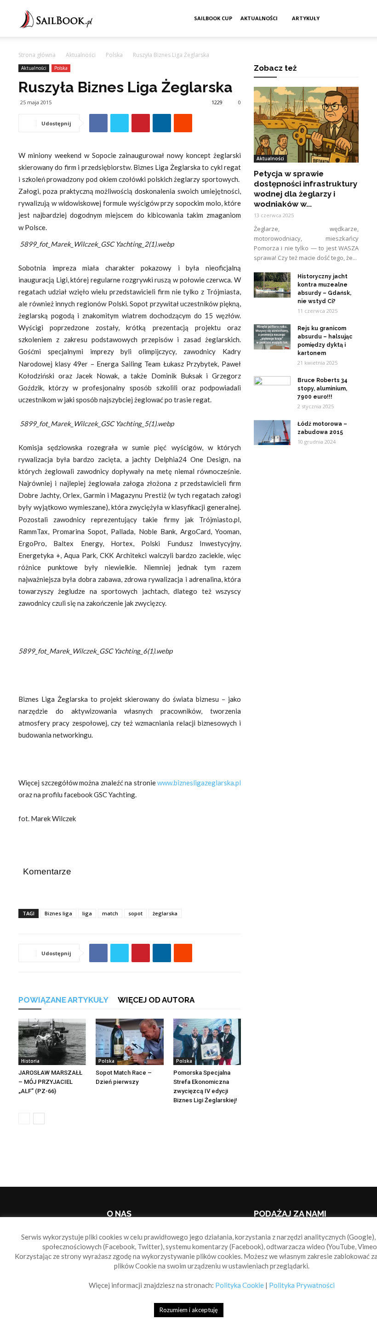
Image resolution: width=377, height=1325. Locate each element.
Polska (114, 55)
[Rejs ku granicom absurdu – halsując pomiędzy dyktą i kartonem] (272, 337)
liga (87, 913)
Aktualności (259, 18)
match (110, 913)
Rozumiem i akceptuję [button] (189, 1310)
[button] (348, 18)
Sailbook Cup (213, 18)
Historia (30, 1061)
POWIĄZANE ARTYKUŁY (63, 999)
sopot (135, 913)
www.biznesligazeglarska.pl (199, 782)
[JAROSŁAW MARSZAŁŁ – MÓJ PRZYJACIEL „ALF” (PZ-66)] (52, 1042)
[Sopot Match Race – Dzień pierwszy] (129, 1042)
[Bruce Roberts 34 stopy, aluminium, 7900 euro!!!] (272, 389)
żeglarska (165, 913)
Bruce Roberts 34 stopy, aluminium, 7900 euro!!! (322, 388)
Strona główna (37, 55)
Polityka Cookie (239, 1285)
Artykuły (306, 18)
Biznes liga (58, 913)
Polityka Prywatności (302, 1285)
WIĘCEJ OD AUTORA (156, 999)
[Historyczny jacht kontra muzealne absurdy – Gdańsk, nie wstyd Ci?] (272, 285)
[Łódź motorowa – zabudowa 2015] (272, 432)
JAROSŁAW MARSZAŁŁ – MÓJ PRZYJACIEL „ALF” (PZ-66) (50, 1081)
